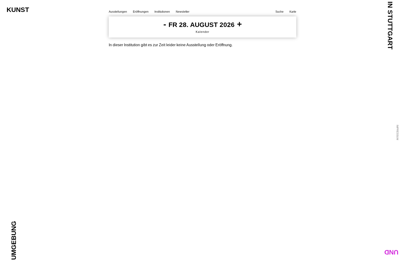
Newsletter (182, 11)
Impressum (397, 132)
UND (391, 252)
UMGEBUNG (14, 240)
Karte (292, 11)
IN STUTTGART (390, 25)
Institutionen (162, 11)
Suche (279, 11)
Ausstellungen (118, 11)
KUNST (18, 10)
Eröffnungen (141, 11)
